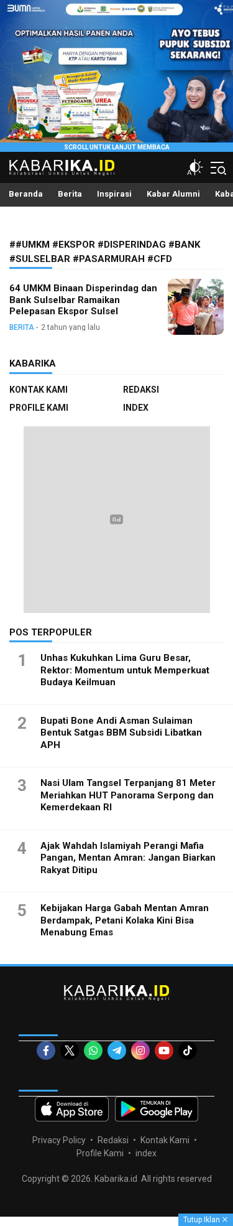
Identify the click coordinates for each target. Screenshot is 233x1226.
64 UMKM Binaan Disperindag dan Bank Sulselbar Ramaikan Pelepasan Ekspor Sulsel (83, 300)
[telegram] (116, 1050)
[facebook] (46, 1050)
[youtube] (164, 1050)
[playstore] (157, 1109)
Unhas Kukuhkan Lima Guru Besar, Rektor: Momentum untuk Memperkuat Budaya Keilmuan (124, 670)
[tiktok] (187, 1050)
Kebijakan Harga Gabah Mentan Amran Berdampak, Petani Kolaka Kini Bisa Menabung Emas (124, 920)
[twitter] (69, 1050)
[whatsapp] (93, 1050)
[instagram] (140, 1050)
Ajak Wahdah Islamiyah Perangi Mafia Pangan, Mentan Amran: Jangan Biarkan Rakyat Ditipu (128, 858)
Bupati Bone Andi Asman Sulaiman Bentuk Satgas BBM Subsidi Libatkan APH (121, 733)
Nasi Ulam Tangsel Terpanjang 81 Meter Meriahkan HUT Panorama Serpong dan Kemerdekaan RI (128, 795)
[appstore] (72, 1109)
